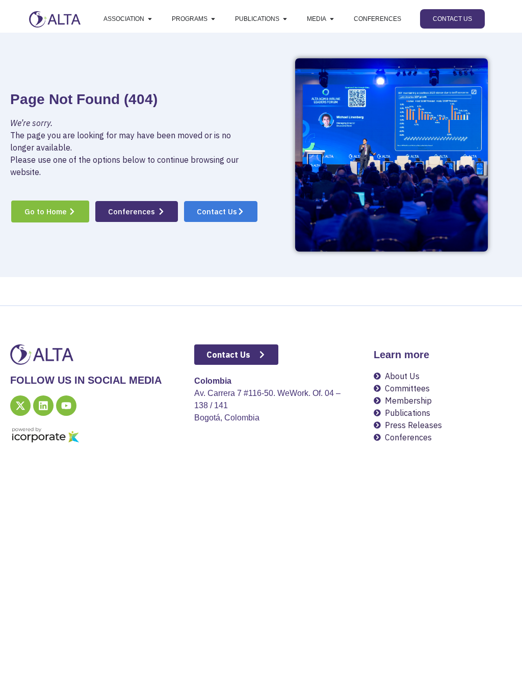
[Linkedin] (43, 405)
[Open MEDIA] (332, 18)
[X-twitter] (20, 405)
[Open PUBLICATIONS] (285, 18)
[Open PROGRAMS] (213, 18)
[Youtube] (66, 405)
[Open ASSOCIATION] (150, 18)
